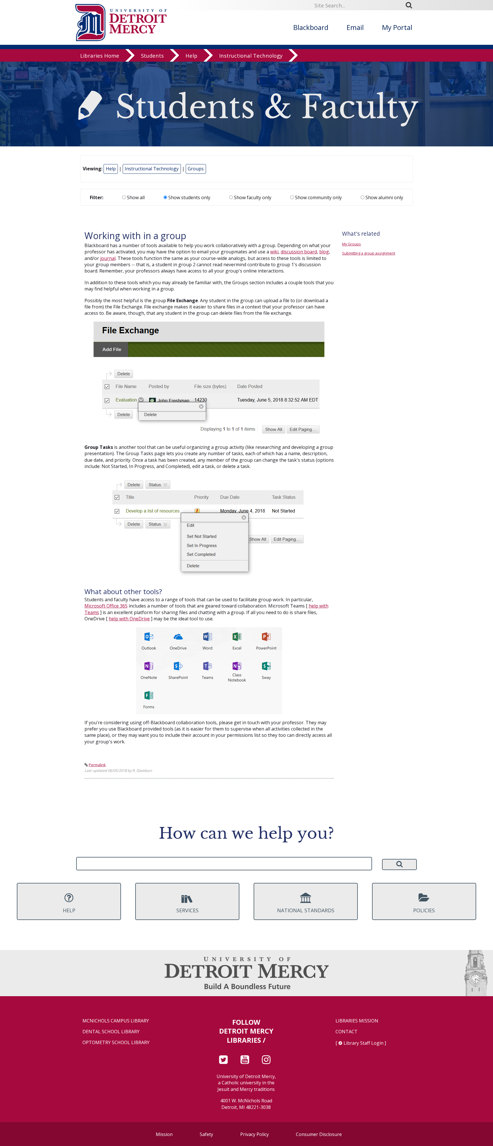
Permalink (97, 764)
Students (152, 55)
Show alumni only (383, 197)
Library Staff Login (363, 1043)
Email (355, 27)
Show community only (318, 197)
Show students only (188, 197)
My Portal (397, 27)
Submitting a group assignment (368, 253)
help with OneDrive (129, 619)
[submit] (411, 5)
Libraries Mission (357, 1021)
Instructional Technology (250, 55)
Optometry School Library (115, 1042)
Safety (206, 1134)
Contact (346, 1031)
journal (108, 258)
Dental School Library (111, 1031)
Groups (196, 169)
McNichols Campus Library (115, 1021)
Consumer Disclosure (319, 1134)
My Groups (351, 244)
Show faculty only (252, 197)
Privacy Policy (254, 1134)
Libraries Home (99, 55)
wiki (274, 252)
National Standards (305, 910)
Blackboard (310, 27)
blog (324, 252)
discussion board (299, 252)
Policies (424, 910)
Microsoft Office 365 (106, 606)
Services (187, 910)
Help (191, 55)
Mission (164, 1134)
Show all (135, 197)
